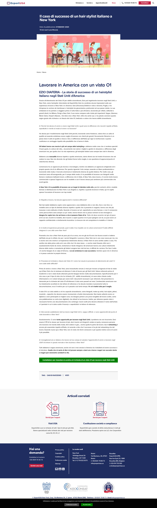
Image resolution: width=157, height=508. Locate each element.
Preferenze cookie (71, 504)
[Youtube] (60, 469)
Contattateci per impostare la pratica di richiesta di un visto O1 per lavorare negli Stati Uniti (79, 360)
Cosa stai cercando (153, 3)
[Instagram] (56, 469)
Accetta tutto (87, 504)
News (114, 3)
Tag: (44, 375)
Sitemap (58, 464)
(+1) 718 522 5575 (81, 460)
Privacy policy (59, 450)
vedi (52, 418)
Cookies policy (60, 457)
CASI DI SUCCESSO (54, 375)
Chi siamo (79, 3)
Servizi (89, 3)
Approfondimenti (101, 3)
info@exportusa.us (97, 463)
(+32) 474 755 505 (115, 463)
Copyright (58, 453)
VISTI (67, 375)
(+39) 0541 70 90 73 (98, 461)
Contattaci (144, 3)
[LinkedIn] (63, 469)
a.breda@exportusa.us (117, 466)
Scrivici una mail (36, 466)
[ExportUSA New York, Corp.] (16, 3)
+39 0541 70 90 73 (130, 3)
